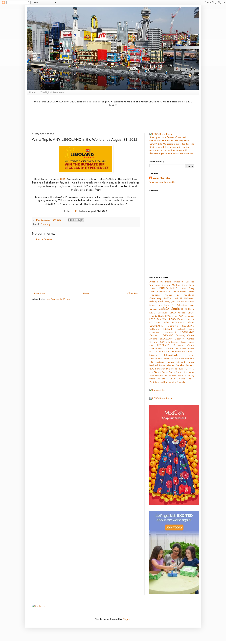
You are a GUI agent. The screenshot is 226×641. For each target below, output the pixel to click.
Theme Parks (177, 376)
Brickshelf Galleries (184, 282)
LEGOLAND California (163, 326)
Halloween (189, 299)
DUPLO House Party (182, 289)
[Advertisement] (113, 119)
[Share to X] (75, 220)
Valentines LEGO (166, 379)
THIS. (63, 179)
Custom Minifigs (171, 285)
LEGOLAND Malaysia (170, 352)
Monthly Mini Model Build (170, 369)
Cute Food (188, 285)
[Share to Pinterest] (82, 220)
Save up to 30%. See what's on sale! (167, 137)
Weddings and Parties (160, 382)
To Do (186, 375)
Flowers (190, 292)
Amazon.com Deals (160, 282)
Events (183, 292)
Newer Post (39, 293)
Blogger (126, 619)
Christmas (154, 285)
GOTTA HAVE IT (172, 299)
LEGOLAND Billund (183, 323)
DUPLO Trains (157, 291)
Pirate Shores (175, 372)
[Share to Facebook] (79, 220)
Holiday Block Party (159, 302)
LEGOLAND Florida (161, 348)
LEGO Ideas (171, 316)
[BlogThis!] (72, 220)
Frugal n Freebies (179, 295)
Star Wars (188, 372)
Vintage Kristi (186, 379)
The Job (167, 376)
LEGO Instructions (186, 316)
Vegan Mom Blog (161, 178)
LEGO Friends (177, 313)
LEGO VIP (189, 320)
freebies (154, 295)
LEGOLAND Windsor (161, 359)
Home (32, 92)
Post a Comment (44, 239)
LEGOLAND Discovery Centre (175, 345)
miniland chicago (165, 362)
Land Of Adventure (175, 305)
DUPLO (163, 288)
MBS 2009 (179, 359)
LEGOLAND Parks (179, 355)
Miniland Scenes (157, 366)
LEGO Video (176, 319)
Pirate (165, 372)
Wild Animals (178, 382)
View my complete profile (162, 182)
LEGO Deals (169, 309)
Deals (153, 288)
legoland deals (185, 329)
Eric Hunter (172, 291)
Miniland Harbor (185, 362)
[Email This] (69, 220)
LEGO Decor (187, 309)
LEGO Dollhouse (158, 313)
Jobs (160, 305)
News (157, 372)
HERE (74, 211)
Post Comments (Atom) (58, 299)
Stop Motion (156, 375)
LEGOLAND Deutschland (162, 333)
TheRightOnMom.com (52, 92)
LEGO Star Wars (158, 320)
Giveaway (45, 225)
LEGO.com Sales (159, 323)
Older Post (133, 293)
